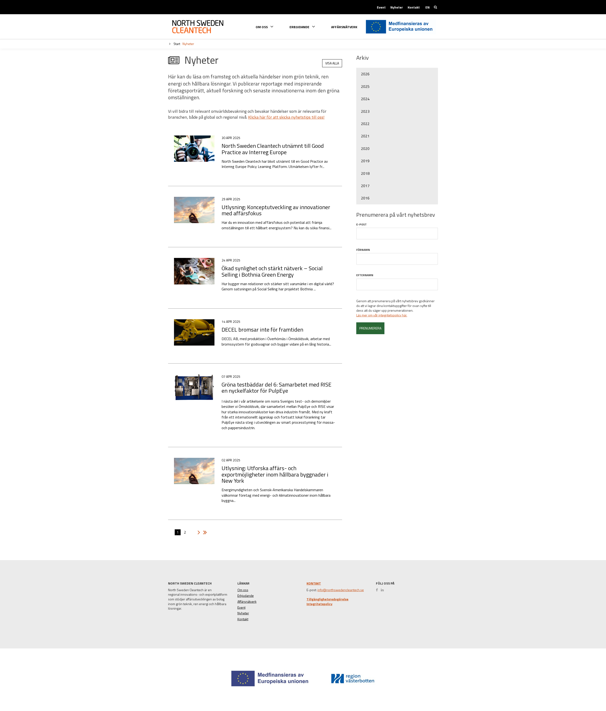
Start (176, 43)
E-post (361, 224)
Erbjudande (245, 595)
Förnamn (363, 250)
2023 (365, 111)
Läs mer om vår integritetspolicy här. (381, 315)
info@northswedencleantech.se (340, 590)
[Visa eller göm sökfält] (435, 7)
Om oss (242, 590)
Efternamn (364, 275)
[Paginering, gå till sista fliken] (204, 532)
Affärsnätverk (344, 27)
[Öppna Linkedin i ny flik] (383, 590)
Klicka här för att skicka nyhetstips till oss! (286, 117)
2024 (365, 99)
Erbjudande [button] (300, 26)
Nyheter (396, 7)
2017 (365, 186)
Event (381, 7)
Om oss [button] (262, 26)
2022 (365, 123)
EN (427, 7)
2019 (365, 161)
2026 (365, 74)
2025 (365, 86)
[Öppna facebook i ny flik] (378, 590)
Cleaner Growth (198, 27)
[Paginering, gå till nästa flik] (197, 532)
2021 (365, 136)
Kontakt (414, 7)
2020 (365, 148)
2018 (365, 173)
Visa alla (332, 63)
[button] (586, 690)
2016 (365, 198)
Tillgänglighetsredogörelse (327, 599)
